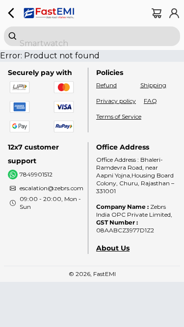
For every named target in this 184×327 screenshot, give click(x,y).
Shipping (153, 85)
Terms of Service (118, 116)
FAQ (150, 100)
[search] (92, 36)
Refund (106, 85)
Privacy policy (116, 100)
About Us (113, 248)
